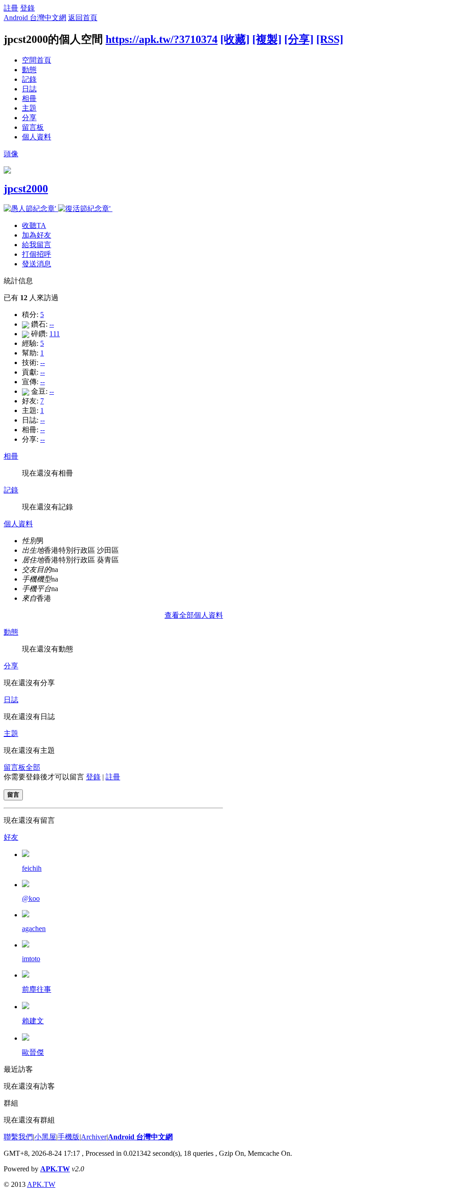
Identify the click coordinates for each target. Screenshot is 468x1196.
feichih (32, 868)
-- (51, 324)
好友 (11, 837)
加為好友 (36, 235)
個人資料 (36, 137)
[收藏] (235, 39)
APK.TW (55, 1169)
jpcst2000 (26, 189)
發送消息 (36, 264)
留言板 (33, 127)
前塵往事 (36, 989)
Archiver (93, 1137)
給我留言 (36, 245)
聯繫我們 (18, 1137)
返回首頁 (82, 17)
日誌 (29, 89)
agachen (34, 928)
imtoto (31, 959)
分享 (29, 118)
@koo (31, 898)
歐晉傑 (33, 1052)
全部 (33, 767)
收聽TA (34, 225)
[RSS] (329, 39)
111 (54, 334)
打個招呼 (36, 254)
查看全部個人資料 (194, 615)
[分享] (299, 39)
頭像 (11, 154)
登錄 (27, 8)
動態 (29, 70)
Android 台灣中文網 (35, 17)
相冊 (29, 98)
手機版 (69, 1137)
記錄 (29, 79)
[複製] (267, 39)
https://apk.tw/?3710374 (162, 39)
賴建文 (33, 1021)
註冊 (11, 8)
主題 (29, 108)
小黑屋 (45, 1137)
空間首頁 (36, 60)
